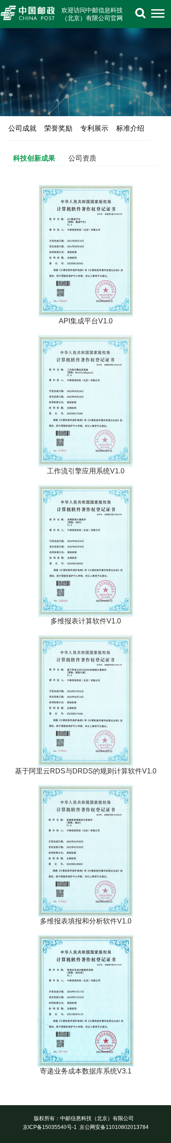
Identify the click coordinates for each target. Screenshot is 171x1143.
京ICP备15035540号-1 (50, 1127)
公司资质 (82, 158)
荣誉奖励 (58, 128)
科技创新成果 (34, 158)
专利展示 (94, 128)
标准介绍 (130, 128)
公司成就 (22, 128)
